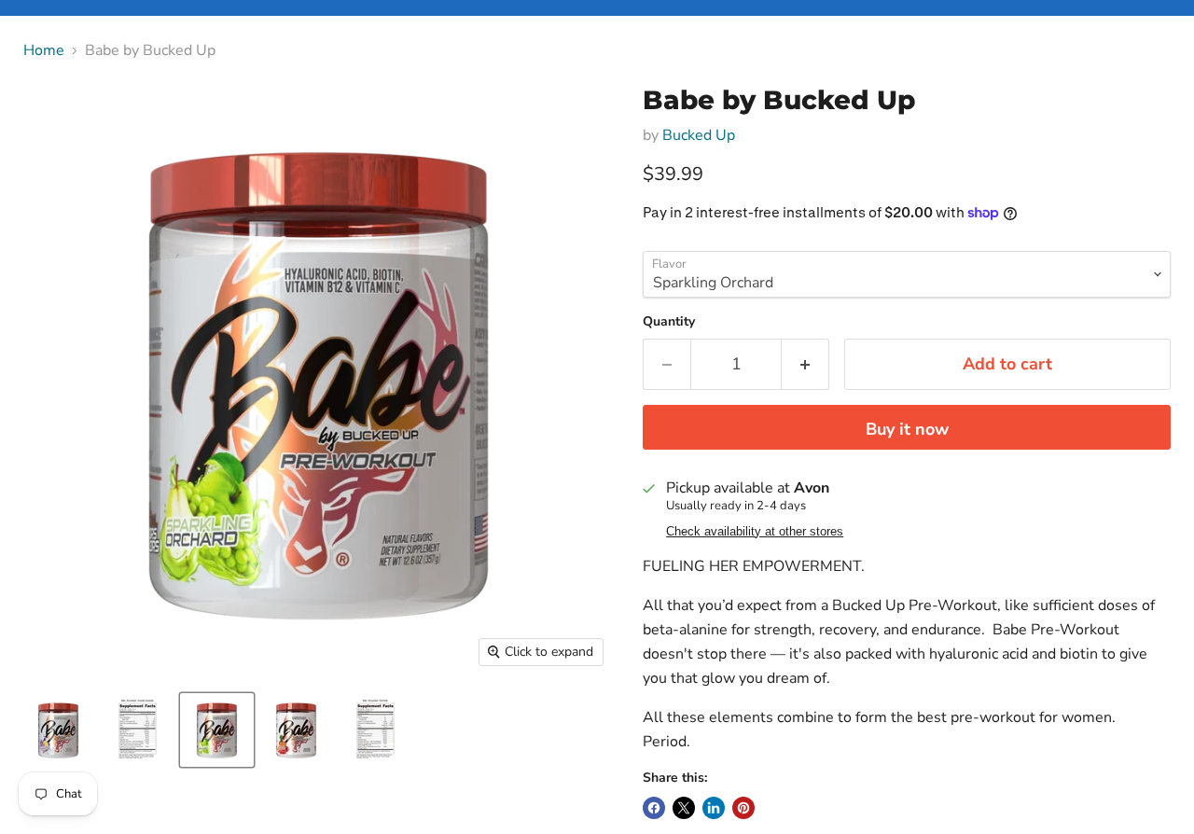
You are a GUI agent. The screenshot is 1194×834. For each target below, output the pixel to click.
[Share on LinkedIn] (713, 808)
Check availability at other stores (754, 531)
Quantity (669, 321)
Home (43, 50)
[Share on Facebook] (654, 808)
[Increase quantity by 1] (805, 364)
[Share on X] (684, 808)
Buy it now (907, 429)
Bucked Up (698, 135)
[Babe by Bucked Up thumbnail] (58, 730)
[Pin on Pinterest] (743, 808)
